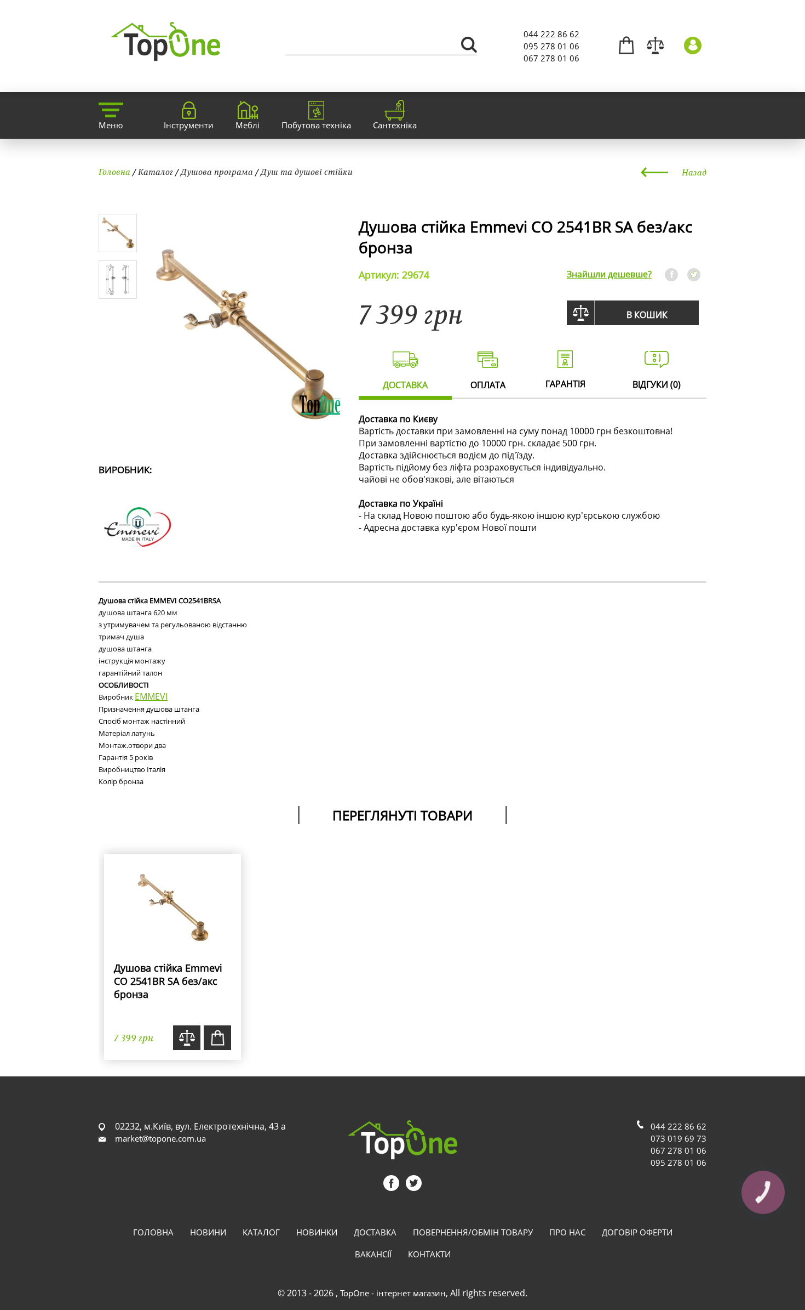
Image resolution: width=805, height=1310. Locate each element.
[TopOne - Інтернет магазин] (165, 54)
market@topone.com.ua (160, 1138)
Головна (114, 171)
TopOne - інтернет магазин (393, 1293)
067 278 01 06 (551, 58)
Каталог (155, 171)
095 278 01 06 (551, 46)
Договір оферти (637, 1232)
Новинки (316, 1232)
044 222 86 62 (551, 34)
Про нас (567, 1232)
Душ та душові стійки (307, 171)
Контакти (429, 1254)
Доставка (375, 1232)
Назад (694, 172)
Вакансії (373, 1254)
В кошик (647, 315)
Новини (208, 1232)
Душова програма (217, 171)
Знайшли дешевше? (609, 274)
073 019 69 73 (678, 1138)
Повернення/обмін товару (473, 1232)
